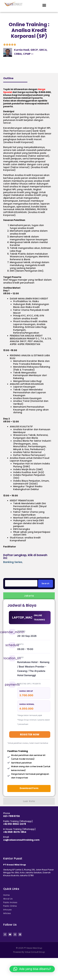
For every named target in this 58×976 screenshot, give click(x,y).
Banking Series (12, 562)
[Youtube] (10, 934)
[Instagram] (15, 934)
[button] (44, 5)
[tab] (29, 595)
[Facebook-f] (5, 934)
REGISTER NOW (29, 734)
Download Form (29, 788)
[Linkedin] (20, 934)
